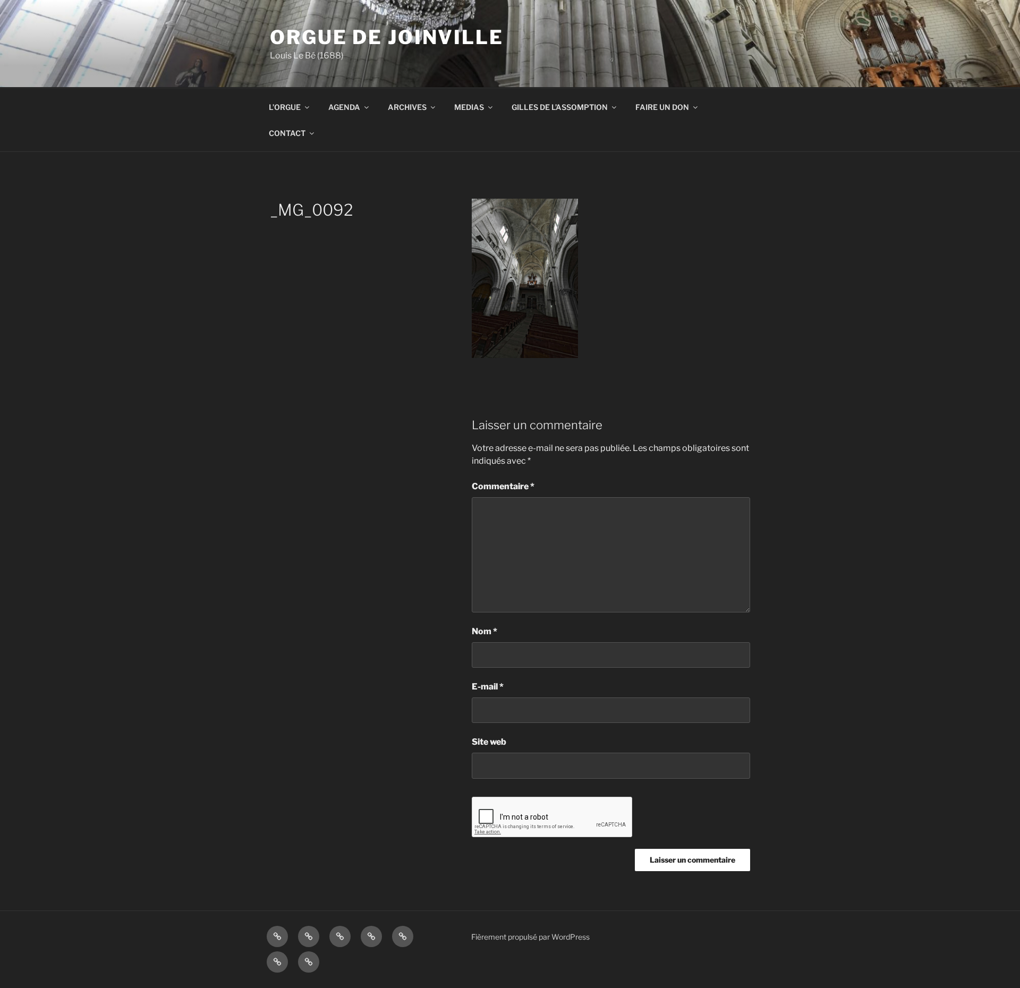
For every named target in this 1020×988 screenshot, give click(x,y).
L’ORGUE (285, 107)
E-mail (488, 687)
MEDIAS (469, 107)
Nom (484, 631)
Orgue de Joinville (387, 37)
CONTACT (287, 133)
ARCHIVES (407, 107)
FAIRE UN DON (662, 107)
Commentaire (503, 486)
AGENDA (344, 107)
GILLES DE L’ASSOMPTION (560, 107)
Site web (489, 742)
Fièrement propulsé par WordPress (530, 936)
